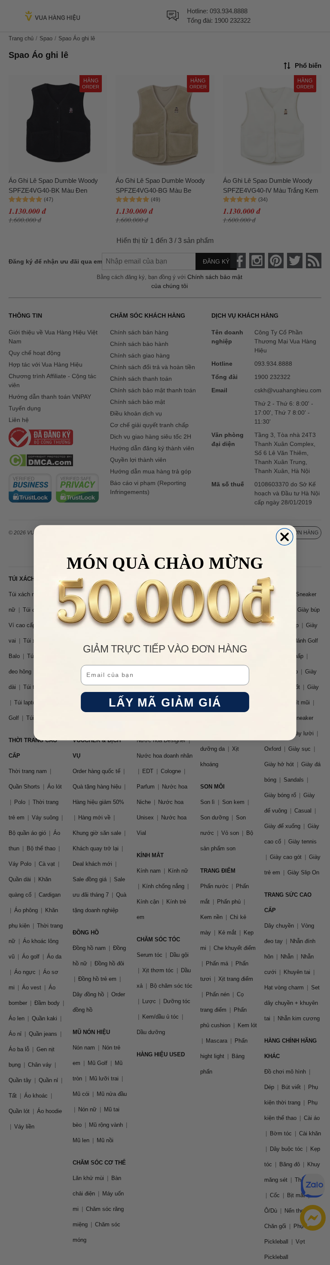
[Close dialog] (284, 536)
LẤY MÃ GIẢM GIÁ (165, 702)
